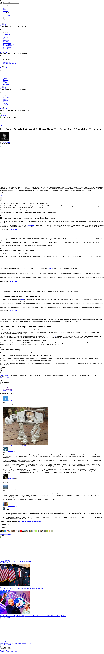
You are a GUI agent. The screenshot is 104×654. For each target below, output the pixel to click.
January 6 (5, 378)
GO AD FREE (13, 229)
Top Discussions (7, 390)
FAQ (4, 77)
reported (51, 268)
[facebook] (2, 25)
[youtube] (6, 25)
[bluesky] (0, 25)
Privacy (5, 82)
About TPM (6, 97)
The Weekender (7, 45)
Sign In (2, 115)
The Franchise (7, 47)
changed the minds (50, 336)
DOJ (1, 378)
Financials (6, 102)
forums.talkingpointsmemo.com (30, 521)
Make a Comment (8, 387)
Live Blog (5, 37)
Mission (5, 99)
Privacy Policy (14, 651)
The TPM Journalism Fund (10, 63)
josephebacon (12, 401)
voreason (11, 489)
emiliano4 (11, 478)
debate (22, 299)
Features (5, 48)
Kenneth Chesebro (31, 225)
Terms (4, 81)
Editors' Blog (6, 34)
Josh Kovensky (6, 142)
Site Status (6, 84)
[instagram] (5, 25)
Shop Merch (6, 15)
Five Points (3, 125)
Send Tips (2, 114)
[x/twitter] (4, 25)
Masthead (5, 100)
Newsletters (6, 9)
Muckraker (6, 40)
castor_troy (11, 506)
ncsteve (10, 451)
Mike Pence (11, 378)
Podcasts (5, 11)
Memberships (6, 62)
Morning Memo (7, 43)
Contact (5, 78)
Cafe (4, 39)
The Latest (6, 8)
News (4, 36)
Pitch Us (5, 104)
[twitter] (3, 650)
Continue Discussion (6, 534)
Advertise (5, 80)
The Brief (5, 41)
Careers (5, 103)
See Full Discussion (8, 389)
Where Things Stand (8, 44)
